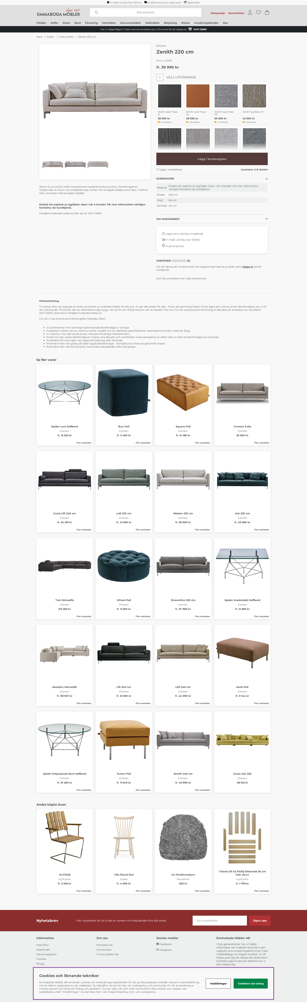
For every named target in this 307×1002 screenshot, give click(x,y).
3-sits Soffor (66, 36)
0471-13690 (94, 213)
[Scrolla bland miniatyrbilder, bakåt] (45, 164)
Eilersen (161, 45)
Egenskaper (165, 178)
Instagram (165, 949)
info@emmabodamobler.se (56, 213)
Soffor (54, 22)
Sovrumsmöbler (130, 22)
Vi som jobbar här (107, 954)
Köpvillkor (42, 944)
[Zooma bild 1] (95, 100)
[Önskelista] (258, 12)
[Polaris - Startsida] (58, 12)
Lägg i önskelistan (170, 169)
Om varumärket (168, 219)
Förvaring (91, 22)
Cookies (41, 959)
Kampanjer (218, 13)
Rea (225, 22)
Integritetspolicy (118, 991)
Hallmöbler (152, 22)
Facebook (166, 944)
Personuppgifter (46, 954)
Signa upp (260, 920)
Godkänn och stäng (251, 983)
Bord (77, 22)
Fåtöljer (41, 22)
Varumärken (236, 13)
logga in (248, 266)
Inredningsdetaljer (206, 22)
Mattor (185, 22)
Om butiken (103, 949)
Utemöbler (109, 22)
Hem (39, 36)
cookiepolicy (148, 991)
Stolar (66, 22)
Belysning (170, 22)
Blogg (40, 963)
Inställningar (218, 983)
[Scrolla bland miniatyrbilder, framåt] (144, 164)
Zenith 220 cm (87, 36)
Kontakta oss (104, 944)
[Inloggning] (250, 12)
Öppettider (193, 2)
